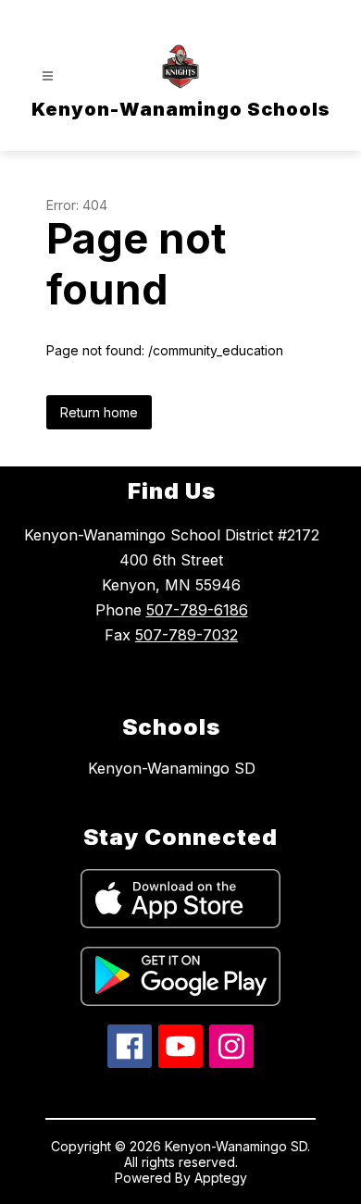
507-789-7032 (186, 635)
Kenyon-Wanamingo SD (171, 768)
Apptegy (220, 1177)
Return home (99, 412)
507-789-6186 (197, 610)
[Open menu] (47, 76)
